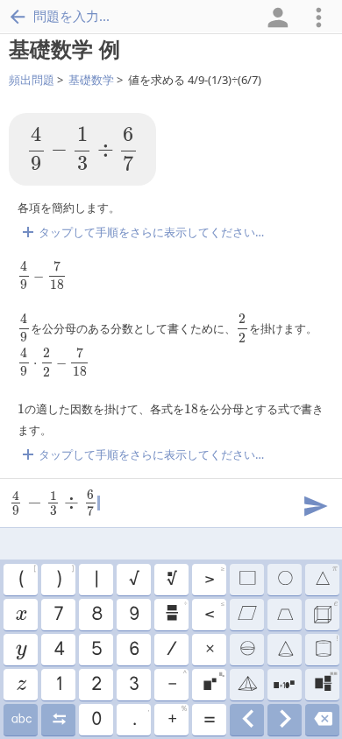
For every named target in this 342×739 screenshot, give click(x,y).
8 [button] (96, 614)
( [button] (27, 577)
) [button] (64, 577)
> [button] (213, 577)
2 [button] (95, 684)
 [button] (246, 719)
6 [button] (133, 649)
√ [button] (133, 579)
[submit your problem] (315, 504)
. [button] (140, 717)
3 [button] (133, 684)
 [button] (284, 614)
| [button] (95, 579)
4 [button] (58, 649)
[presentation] (82, 149)
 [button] (246, 579)
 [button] (284, 684)
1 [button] (58, 684)
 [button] (175, 612)
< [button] (213, 612)
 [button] (284, 719)
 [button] (20, 649)
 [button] (246, 684)
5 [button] (96, 649)
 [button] (322, 719)
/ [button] (171, 649)
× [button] (209, 649)
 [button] (325, 612)
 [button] (58, 719)
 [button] (213, 682)
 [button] (21, 719)
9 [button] (133, 614)
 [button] (284, 579)
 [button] (171, 579)
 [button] (284, 649)
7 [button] (58, 614)
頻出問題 (31, 80)
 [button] (246, 614)
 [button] (20, 614)
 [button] (326, 577)
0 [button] (95, 719)
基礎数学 (91, 80)
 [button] (246, 649)
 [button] (326, 647)
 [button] (20, 684)
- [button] (177, 682)
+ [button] (177, 717)
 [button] (325, 682)
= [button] (209, 719)
